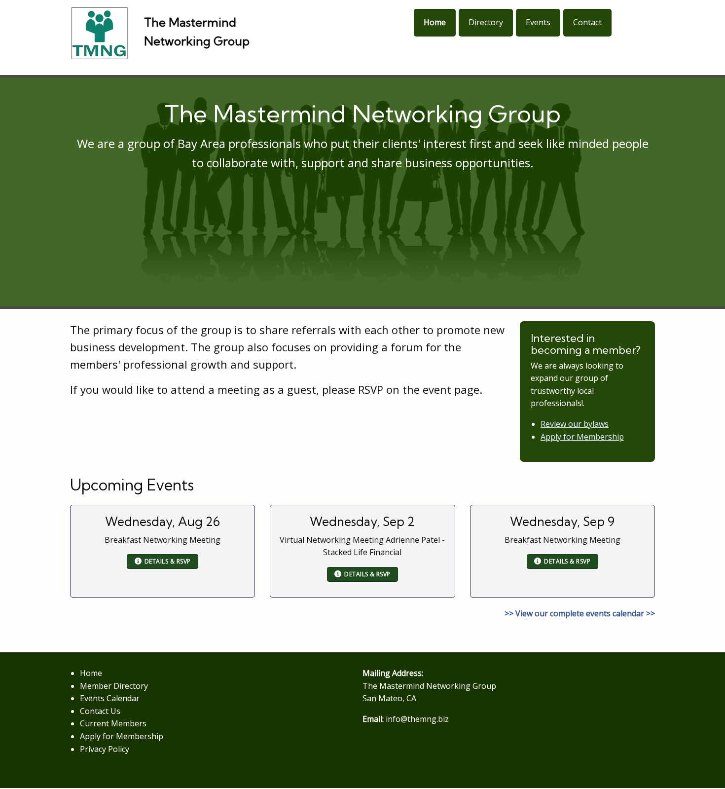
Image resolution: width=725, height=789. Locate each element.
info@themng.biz (417, 719)
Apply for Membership (582, 436)
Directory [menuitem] (486, 22)
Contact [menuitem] (587, 22)
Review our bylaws (575, 423)
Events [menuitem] (538, 22)
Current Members (113, 723)
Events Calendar (110, 698)
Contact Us (100, 711)
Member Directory (114, 685)
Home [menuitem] (435, 22)
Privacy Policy (104, 749)
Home (91, 673)
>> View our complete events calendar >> (580, 613)
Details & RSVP (168, 561)
